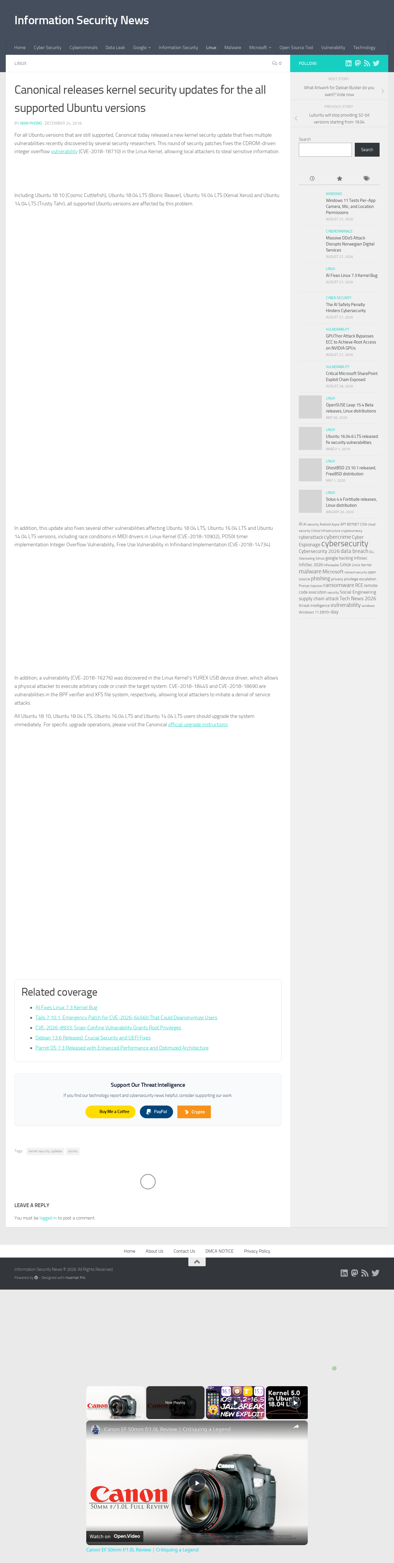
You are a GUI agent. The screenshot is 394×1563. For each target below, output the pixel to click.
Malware (232, 47)
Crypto (198, 1111)
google (331, 558)
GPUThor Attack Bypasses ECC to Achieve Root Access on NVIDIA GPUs (351, 342)
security (333, 592)
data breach (354, 551)
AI (301, 524)
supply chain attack (319, 598)
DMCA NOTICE (219, 1251)
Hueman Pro (75, 1277)
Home (20, 47)
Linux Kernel (362, 565)
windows (368, 606)
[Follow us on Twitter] (376, 63)
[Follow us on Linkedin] (348, 63)
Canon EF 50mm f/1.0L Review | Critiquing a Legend (167, 1429)
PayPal (160, 1111)
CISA (363, 524)
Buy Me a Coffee (115, 1111)
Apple (335, 524)
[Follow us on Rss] (366, 63)
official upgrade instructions (198, 724)
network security (355, 572)
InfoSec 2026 (311, 564)
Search (305, 139)
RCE (359, 585)
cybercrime (337, 536)
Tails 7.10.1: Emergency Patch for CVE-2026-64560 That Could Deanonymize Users (126, 1017)
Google (140, 47)
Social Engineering (358, 592)
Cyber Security (47, 47)
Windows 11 (309, 612)
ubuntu (73, 1151)
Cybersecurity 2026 (319, 551)
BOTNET (353, 524)
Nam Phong (31, 123)
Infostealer (331, 565)
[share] (296, 1426)
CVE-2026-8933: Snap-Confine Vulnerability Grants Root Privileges (108, 1028)
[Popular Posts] (339, 179)
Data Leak (115, 47)
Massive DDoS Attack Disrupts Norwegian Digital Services (350, 244)
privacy (337, 579)
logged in (48, 1218)
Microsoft (258, 47)
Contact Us (184, 1251)
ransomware (338, 585)
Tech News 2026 (357, 598)
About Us (154, 1251)
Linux (211, 47)
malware (310, 571)
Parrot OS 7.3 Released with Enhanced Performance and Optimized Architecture (122, 1048)
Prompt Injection (310, 586)
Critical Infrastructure (325, 531)
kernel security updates (45, 1151)
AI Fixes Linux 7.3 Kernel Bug (66, 1007)
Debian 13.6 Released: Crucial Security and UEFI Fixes (93, 1038)
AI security (311, 524)
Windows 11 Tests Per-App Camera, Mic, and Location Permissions (351, 206)
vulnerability (64, 151)
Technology (364, 47)
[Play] (235, 1402)
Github (320, 558)
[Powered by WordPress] (36, 1277)
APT (343, 524)
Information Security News (81, 20)
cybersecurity (344, 543)
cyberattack (311, 537)
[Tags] (366, 179)
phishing (320, 578)
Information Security (178, 47)
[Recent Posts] (312, 179)
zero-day (329, 612)
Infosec (360, 558)
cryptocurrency (351, 531)
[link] (95, 1430)
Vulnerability (333, 47)
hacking (346, 558)
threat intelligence (314, 605)
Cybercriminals (83, 47)
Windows (334, 194)
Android (325, 524)
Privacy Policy (257, 1251)
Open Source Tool (296, 47)
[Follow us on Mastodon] (357, 63)
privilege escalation (360, 579)
